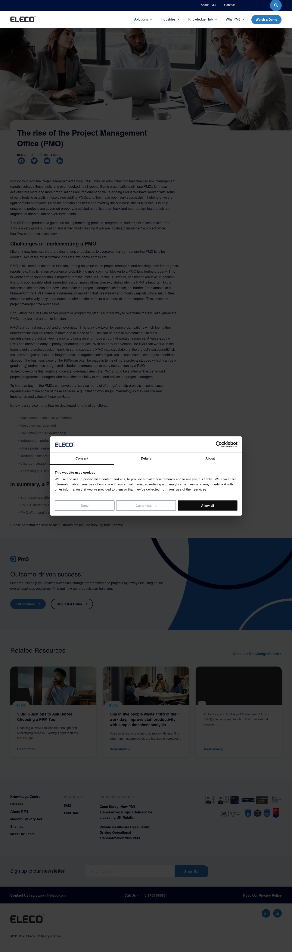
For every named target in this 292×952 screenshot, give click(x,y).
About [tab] (210, 458)
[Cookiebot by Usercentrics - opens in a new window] (218, 444)
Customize (144, 505)
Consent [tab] (81, 458)
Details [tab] (146, 458)
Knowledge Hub (200, 19)
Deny (84, 505)
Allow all (207, 505)
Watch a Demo (266, 19)
